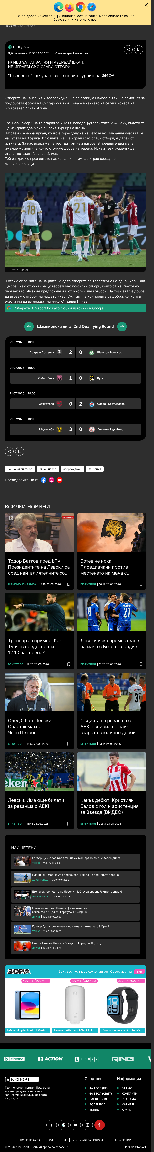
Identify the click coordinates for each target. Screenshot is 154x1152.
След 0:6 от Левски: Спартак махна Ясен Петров (30, 726)
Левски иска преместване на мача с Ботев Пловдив (109, 643)
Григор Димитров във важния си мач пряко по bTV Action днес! (76, 858)
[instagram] (87, 1125)
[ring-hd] (107, 1058)
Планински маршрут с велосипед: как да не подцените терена (75, 874)
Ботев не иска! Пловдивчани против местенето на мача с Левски (104, 567)
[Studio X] (140, 1147)
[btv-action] (35, 1058)
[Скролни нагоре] (99, 1125)
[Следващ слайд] (122, 326)
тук (139, 971)
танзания (95, 469)
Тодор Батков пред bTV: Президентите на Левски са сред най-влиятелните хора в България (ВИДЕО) (39, 567)
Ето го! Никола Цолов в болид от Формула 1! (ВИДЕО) (69, 943)
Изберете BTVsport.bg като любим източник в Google (59, 308)
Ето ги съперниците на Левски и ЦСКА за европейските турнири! (77, 891)
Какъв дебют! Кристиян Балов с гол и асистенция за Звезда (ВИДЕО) (109, 806)
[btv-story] (71, 1058)
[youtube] (75, 1125)
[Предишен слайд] (29, 326)
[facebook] (51, 1125)
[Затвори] (146, 4)
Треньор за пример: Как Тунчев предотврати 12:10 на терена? (35, 646)
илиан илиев (47, 469)
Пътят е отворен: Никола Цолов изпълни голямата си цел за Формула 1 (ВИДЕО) (59, 909)
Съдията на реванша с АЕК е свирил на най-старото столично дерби (108, 726)
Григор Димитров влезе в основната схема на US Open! (70, 926)
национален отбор (20, 469)
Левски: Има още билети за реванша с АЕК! (36, 803)
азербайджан (72, 469)
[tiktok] (63, 1125)
